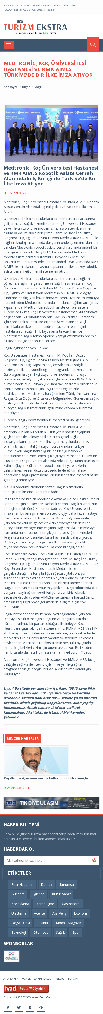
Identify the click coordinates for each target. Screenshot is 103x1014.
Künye (25, 5)
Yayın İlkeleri (41, 5)
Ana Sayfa (11, 5)
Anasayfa (11, 87)
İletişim (69, 5)
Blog (57, 5)
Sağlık (38, 87)
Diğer (26, 87)
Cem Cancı (46, 997)
